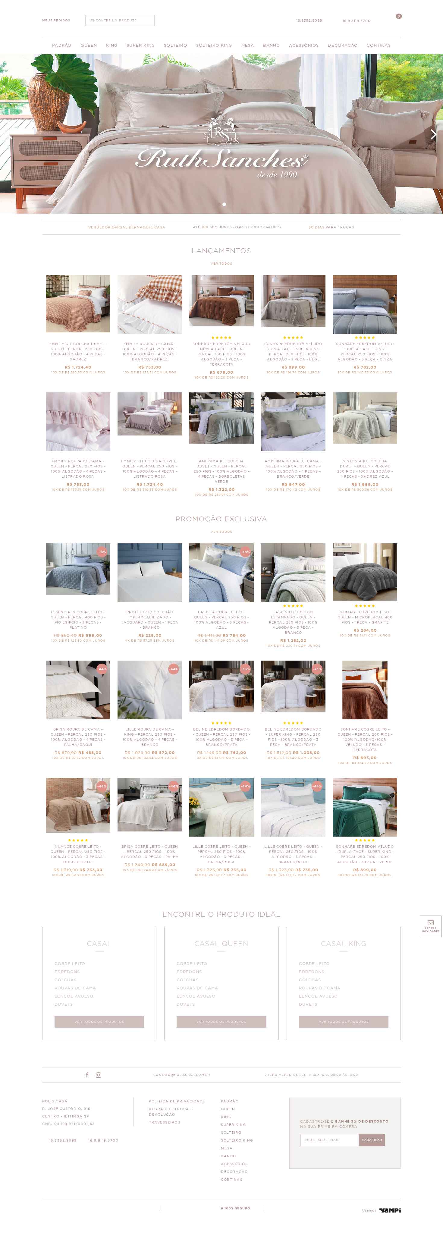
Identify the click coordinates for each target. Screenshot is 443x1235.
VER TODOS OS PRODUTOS (99, 1021)
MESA (227, 1148)
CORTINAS (232, 1179)
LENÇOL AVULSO (74, 996)
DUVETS (64, 1005)
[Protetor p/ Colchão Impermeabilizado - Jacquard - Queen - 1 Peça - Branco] (150, 596)
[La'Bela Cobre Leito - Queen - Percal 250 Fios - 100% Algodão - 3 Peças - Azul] (221, 596)
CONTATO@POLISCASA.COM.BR (181, 1074)
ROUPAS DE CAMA (75, 988)
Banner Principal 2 (221, 134)
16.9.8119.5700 (357, 21)
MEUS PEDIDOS (56, 20)
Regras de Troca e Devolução (171, 1112)
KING (226, 1117)
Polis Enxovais (222, 18)
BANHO (228, 1156)
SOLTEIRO (231, 1132)
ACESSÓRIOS (234, 1164)
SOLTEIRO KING (237, 1140)
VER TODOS (221, 263)
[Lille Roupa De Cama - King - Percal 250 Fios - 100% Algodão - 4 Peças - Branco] (150, 713)
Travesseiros (164, 1122)
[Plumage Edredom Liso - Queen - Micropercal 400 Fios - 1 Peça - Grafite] (365, 593)
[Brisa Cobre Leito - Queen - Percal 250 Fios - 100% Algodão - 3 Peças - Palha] (150, 827)
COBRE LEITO (70, 964)
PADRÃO (230, 1101)
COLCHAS (66, 980)
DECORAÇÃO (234, 1172)
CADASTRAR (372, 1140)
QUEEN (228, 1109)
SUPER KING (233, 1125)
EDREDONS (67, 972)
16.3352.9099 (309, 20)
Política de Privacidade (177, 1101)
